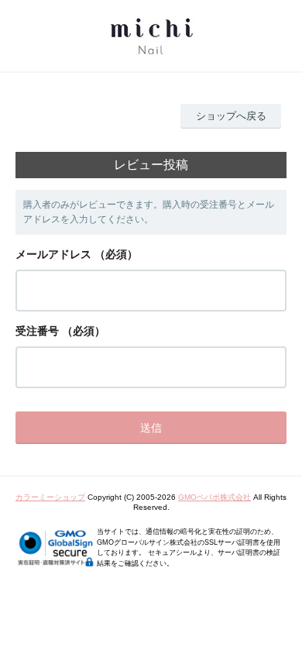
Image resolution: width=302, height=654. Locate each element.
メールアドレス (53, 254)
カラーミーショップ (50, 497)
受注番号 (37, 331)
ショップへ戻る (231, 116)
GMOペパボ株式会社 (214, 497)
